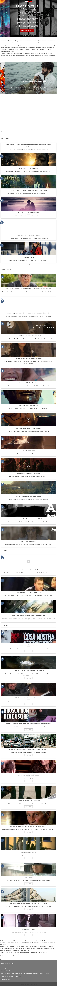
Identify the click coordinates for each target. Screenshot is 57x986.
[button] (2, 2)
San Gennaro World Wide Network (28, 425)
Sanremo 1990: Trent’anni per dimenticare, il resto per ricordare (28, 210)
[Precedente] (27, 285)
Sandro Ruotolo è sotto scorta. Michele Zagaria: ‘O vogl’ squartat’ (28, 846)
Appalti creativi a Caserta (28, 872)
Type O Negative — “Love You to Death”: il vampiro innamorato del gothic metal (28, 164)
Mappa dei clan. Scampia (28, 949)
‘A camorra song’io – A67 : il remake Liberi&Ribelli (28, 538)
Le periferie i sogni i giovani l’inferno (28, 795)
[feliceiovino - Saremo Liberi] (28, 1)
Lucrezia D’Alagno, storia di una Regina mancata (28, 378)
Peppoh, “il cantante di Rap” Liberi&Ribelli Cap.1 (28, 448)
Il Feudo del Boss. (28, 897)
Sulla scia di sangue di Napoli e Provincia (28, 820)
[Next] (54, 28)
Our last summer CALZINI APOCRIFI (28, 232)
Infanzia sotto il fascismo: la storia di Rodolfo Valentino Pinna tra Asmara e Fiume (28, 308)
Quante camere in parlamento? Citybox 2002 (28, 612)
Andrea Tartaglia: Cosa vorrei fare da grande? (28, 516)
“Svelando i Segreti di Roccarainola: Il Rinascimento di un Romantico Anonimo (28, 333)
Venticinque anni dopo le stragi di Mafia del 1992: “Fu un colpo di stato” (28, 769)
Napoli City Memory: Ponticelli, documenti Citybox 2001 (28, 635)
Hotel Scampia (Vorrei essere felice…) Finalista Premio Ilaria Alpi (28, 923)
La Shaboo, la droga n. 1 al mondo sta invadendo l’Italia (28, 690)
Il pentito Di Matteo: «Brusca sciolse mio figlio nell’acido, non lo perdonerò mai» (28, 743)
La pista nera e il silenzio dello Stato (28, 665)
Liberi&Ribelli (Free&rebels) (28, 561)
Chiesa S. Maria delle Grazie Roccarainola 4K (28, 355)
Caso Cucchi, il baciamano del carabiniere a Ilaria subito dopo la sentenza (28, 718)
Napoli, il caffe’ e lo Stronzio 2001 (28, 589)
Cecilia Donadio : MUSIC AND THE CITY (28, 255)
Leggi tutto (29, 670)
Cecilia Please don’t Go (28, 277)
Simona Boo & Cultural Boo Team (28, 402)
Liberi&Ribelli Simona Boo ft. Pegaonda (28, 493)
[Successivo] (30, 285)
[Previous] (3, 28)
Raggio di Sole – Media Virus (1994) (29, 188)
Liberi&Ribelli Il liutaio (28, 470)
